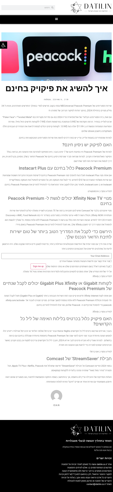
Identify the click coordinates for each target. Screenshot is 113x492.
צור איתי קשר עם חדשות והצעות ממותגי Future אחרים (85, 261)
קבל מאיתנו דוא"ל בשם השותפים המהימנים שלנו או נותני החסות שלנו (78, 266)
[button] (56, 19)
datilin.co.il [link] (102, 464)
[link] (3, 45)
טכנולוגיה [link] (47, 99)
